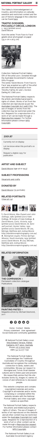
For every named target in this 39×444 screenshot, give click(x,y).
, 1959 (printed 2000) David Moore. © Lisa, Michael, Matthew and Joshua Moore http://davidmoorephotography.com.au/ (19, 241)
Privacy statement (12, 330)
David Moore (7, 30)
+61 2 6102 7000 (22, 347)
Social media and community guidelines (19, 333)
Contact (19, 328)
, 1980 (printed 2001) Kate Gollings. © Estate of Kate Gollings (18, 216)
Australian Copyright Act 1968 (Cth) (17, 106)
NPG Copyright (19, 429)
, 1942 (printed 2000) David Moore (17, 222)
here (16, 19)
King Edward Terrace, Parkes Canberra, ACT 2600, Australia (19, 344)
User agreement (28, 330)
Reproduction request (11, 118)
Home (12, 328)
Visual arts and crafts (11, 179)
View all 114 (7, 199)
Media (27, 328)
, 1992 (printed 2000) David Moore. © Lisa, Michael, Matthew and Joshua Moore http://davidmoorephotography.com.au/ (19, 229)
